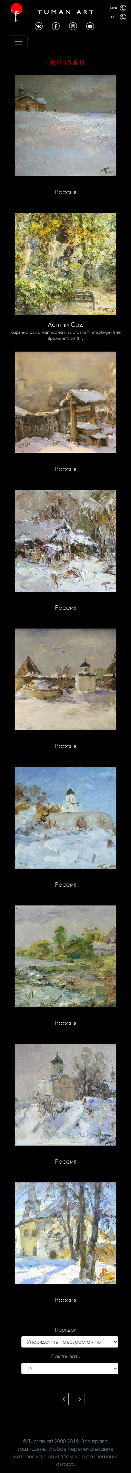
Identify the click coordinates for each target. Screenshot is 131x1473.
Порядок (65, 1330)
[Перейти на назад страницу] (64, 1399)
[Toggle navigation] (19, 41)
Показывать (65, 1356)
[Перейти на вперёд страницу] (80, 1399)
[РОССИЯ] (65, 125)
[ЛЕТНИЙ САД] (65, 263)
